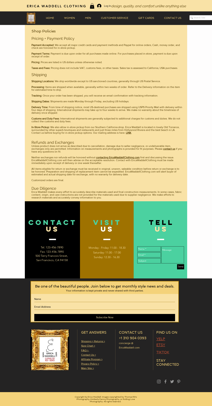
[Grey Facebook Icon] (165, 381)
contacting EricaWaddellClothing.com (118, 157)
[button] (92, 6)
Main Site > (87, 368)
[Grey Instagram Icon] (158, 381)
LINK (128, 132)
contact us (169, 148)
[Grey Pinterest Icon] (178, 381)
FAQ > (85, 350)
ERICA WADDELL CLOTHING (56, 6)
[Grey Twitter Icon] (172, 381)
